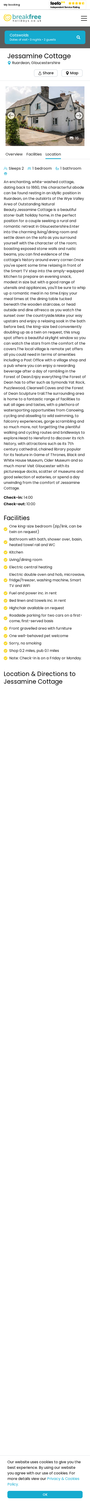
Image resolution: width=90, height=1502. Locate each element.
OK (45, 1494)
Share (48, 73)
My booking (12, 4)
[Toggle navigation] (80, 18)
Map (74, 73)
